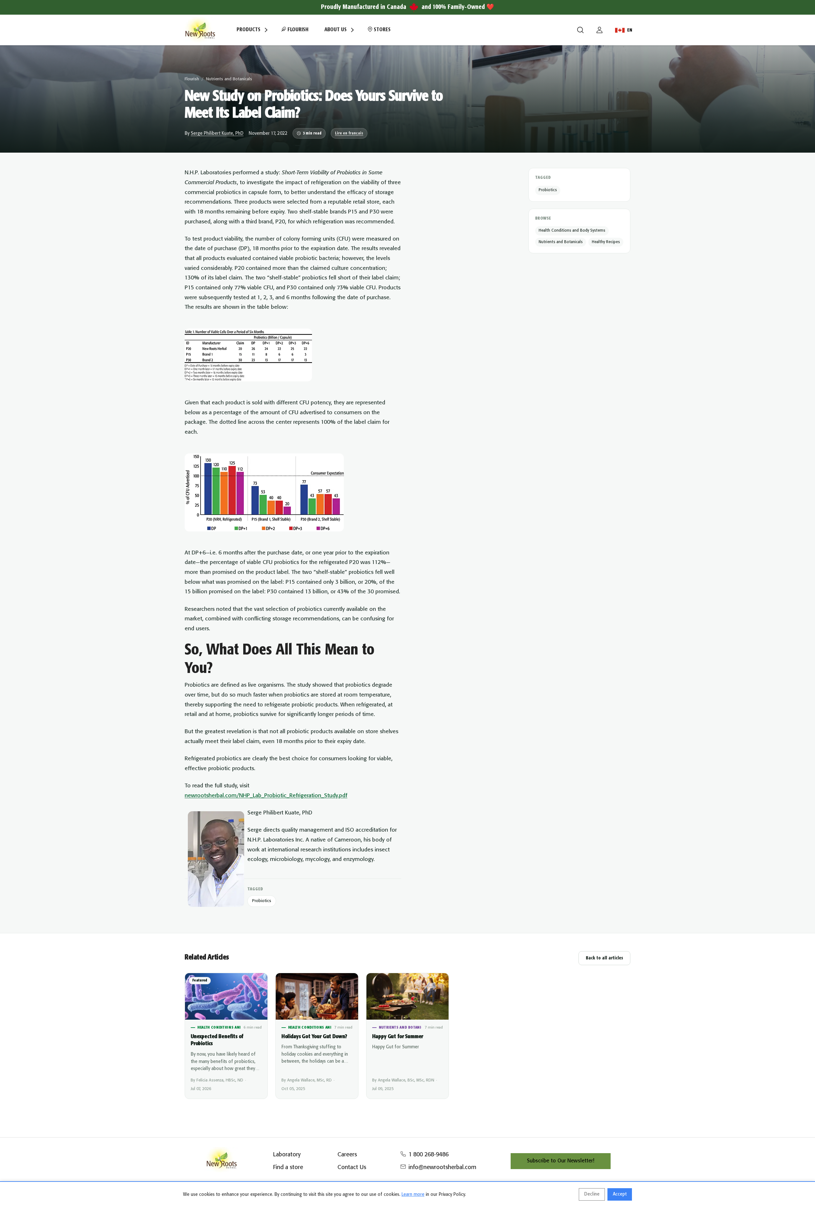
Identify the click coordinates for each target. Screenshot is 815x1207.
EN (629, 30)
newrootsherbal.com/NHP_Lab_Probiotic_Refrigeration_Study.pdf (266, 796)
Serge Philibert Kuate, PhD (217, 133)
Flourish (297, 29)
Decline (591, 1194)
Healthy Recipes (606, 242)
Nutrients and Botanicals (229, 79)
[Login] (599, 29)
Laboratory (287, 1155)
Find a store (288, 1167)
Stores (381, 29)
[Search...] (580, 30)
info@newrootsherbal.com (442, 1167)
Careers (347, 1155)
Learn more (412, 1194)
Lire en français (349, 133)
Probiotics (261, 901)
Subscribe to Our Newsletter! (560, 1161)
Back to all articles (604, 958)
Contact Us (351, 1167)
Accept (620, 1194)
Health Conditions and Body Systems (572, 230)
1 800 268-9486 (428, 1155)
